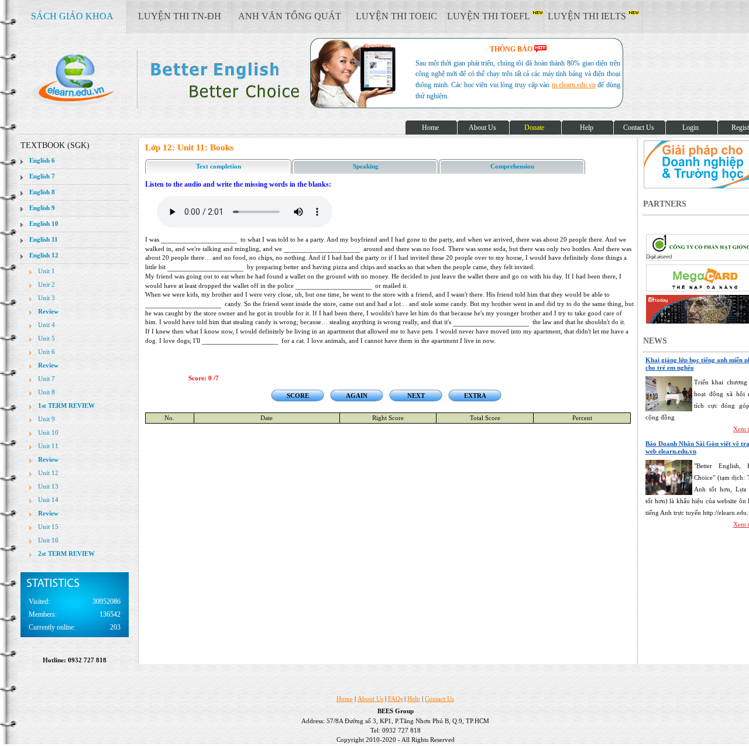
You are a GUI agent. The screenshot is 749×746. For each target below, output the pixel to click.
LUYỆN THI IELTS (588, 16)
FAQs (395, 698)
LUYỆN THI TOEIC (396, 16)
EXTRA (475, 395)
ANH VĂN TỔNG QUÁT (289, 16)
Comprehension (512, 166)
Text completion (218, 166)
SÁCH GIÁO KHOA (72, 16)
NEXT (416, 395)
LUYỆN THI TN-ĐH (179, 16)
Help (413, 698)
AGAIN (356, 395)
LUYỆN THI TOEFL (489, 16)
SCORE (298, 395)
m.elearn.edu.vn (574, 85)
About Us (370, 698)
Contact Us (439, 698)
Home (344, 698)
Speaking (366, 166)
